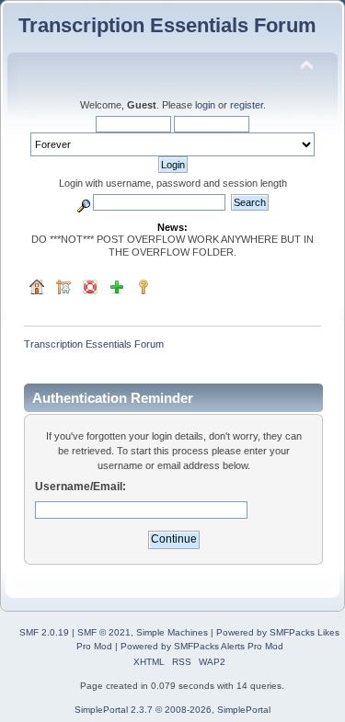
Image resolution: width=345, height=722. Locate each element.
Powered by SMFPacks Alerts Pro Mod (202, 646)
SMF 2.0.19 (44, 632)
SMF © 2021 (104, 632)
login (205, 104)
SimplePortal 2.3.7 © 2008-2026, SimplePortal (172, 710)
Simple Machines (172, 632)
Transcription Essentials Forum (167, 25)
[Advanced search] (83, 202)
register (246, 104)
